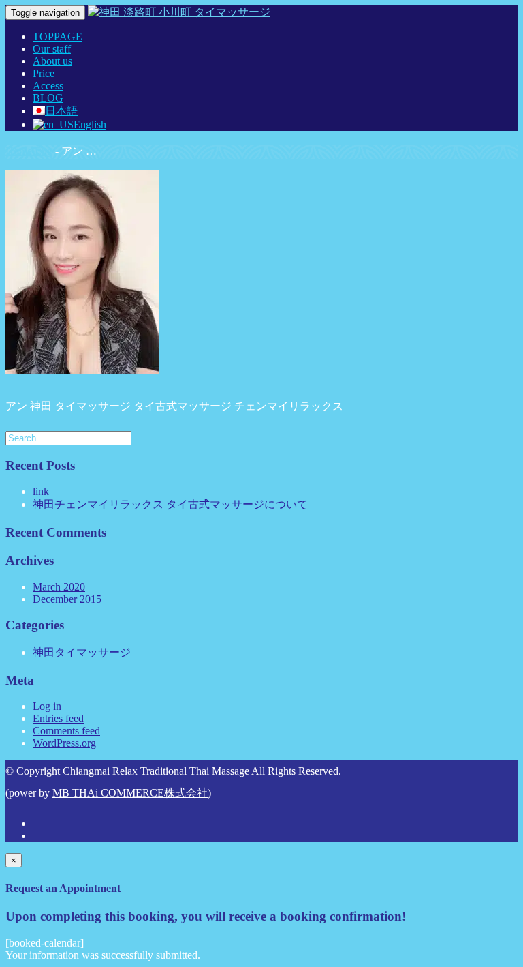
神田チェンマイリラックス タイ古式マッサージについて (170, 504)
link (41, 491)
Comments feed (66, 731)
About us (52, 61)
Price (43, 73)
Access (48, 85)
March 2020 (59, 587)
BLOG (48, 98)
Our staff (52, 49)
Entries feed (58, 718)
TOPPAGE (57, 36)
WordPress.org (64, 743)
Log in (47, 706)
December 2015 (67, 599)
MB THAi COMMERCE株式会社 (130, 793)
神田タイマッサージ (82, 652)
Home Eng (28, 151)
